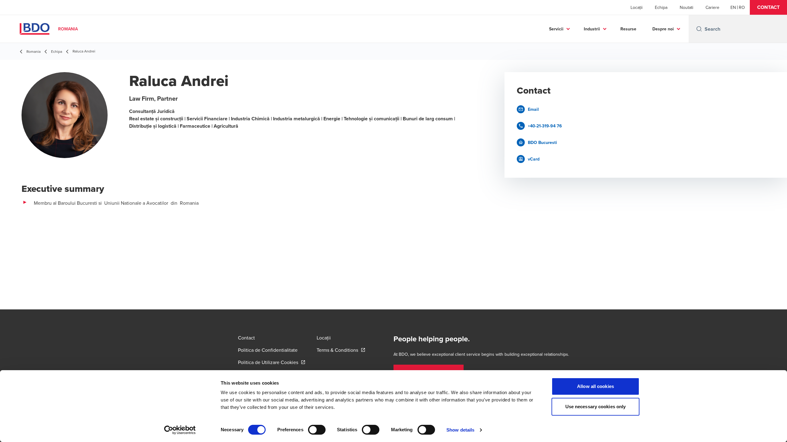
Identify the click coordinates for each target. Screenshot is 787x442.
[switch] (317, 430)
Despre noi (663, 29)
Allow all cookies (595, 386)
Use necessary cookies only (595, 406)
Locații (637, 7)
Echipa (661, 7)
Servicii (556, 29)
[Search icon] (699, 29)
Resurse (628, 29)
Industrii (592, 29)
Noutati (686, 7)
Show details (460, 429)
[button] (768, 7)
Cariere (712, 7)
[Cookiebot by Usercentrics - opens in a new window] (180, 430)
